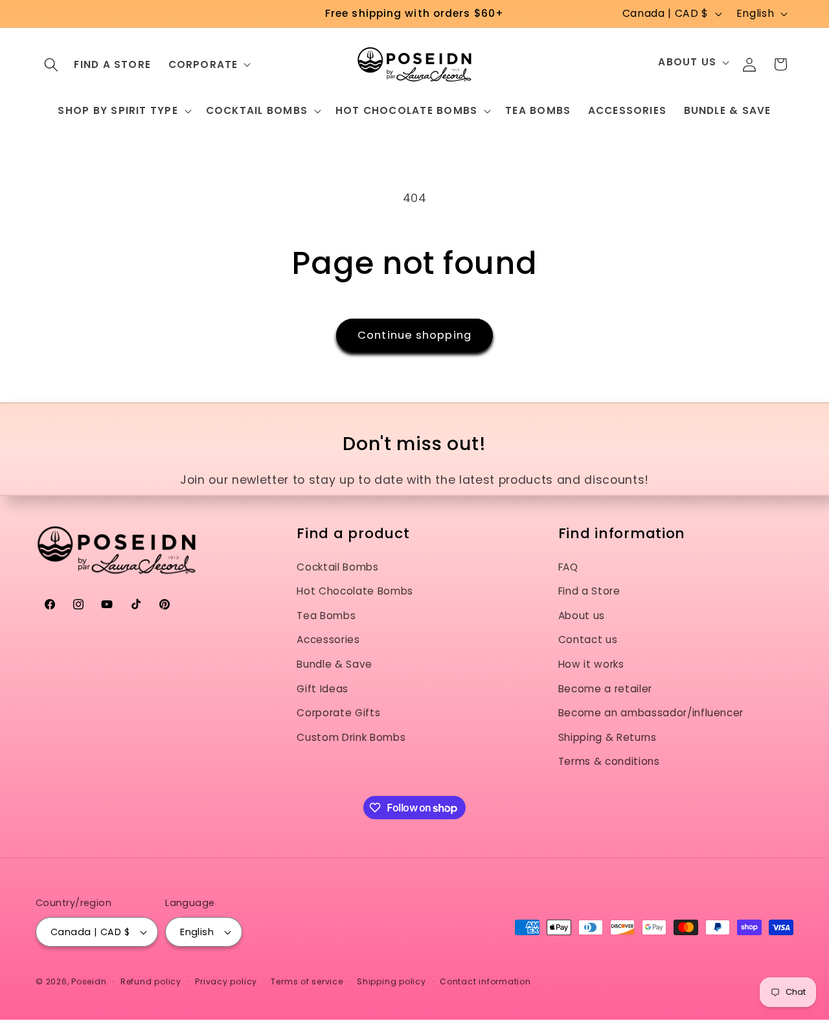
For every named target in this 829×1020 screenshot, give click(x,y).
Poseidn (88, 981)
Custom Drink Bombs (351, 737)
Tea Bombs (326, 615)
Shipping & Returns (607, 737)
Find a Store (589, 591)
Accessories (328, 640)
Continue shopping (414, 335)
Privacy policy (226, 981)
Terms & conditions (609, 762)
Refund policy (150, 981)
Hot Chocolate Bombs (355, 591)
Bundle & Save (334, 664)
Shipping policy (391, 981)
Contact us (588, 640)
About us (581, 615)
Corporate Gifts (338, 713)
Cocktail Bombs (337, 567)
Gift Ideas (322, 689)
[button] (51, 64)
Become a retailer (605, 689)
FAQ (568, 567)
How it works (591, 664)
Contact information (485, 981)
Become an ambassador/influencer (651, 713)
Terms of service (307, 981)
